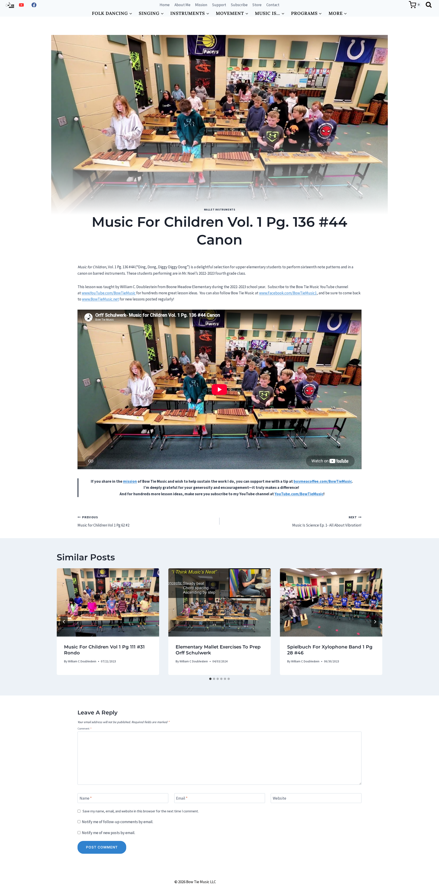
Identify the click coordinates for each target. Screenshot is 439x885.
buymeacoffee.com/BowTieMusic (323, 481)
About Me (182, 4)
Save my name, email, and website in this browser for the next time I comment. (141, 811)
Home (165, 4)
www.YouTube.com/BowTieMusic (109, 292)
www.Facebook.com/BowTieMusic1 (288, 292)
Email (181, 798)
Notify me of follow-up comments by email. (117, 821)
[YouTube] (21, 5)
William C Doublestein (212, 254)
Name (86, 798)
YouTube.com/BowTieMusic (299, 493)
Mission (201, 4)
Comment (84, 728)
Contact (272, 4)
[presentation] (108, 602)
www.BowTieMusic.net (100, 299)
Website (279, 798)
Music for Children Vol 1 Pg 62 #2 (103, 521)
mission (130, 481)
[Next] (375, 621)
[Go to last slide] (64, 621)
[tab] (210, 679)
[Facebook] (34, 5)
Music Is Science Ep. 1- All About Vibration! (326, 521)
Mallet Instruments (219, 209)
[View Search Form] (429, 5)
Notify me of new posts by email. (108, 832)
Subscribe (239, 4)
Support (219, 4)
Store (257, 4)
